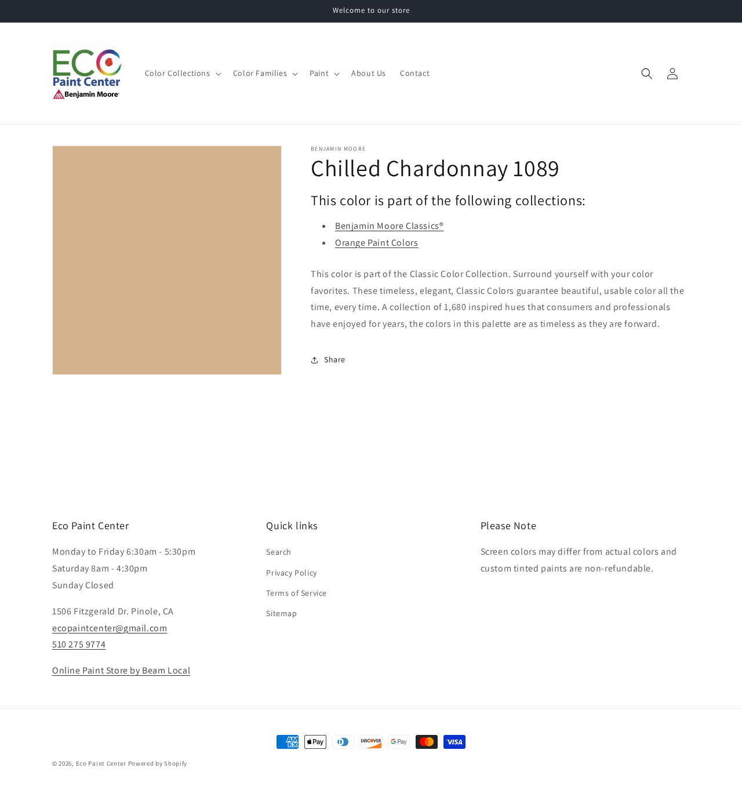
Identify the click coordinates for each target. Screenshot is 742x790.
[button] (182, 73)
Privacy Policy (291, 572)
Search (279, 552)
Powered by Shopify (158, 763)
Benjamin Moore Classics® (389, 226)
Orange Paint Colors (376, 242)
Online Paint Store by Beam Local (121, 670)
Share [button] (334, 359)
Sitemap (281, 613)
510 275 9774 (79, 644)
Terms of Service (296, 593)
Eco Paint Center (101, 763)
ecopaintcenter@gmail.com (109, 628)
